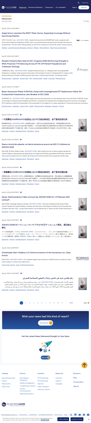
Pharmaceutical (60, 78)
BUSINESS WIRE (22, 40)
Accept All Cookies (77, 419)
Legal (17, 265)
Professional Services (27, 265)
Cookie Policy (45, 420)
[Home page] (9, 7)
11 (62, 303)
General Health (37, 78)
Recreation (30, 131)
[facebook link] (84, 415)
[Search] (78, 3)
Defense (4, 48)
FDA (30, 78)
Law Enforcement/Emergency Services (20, 48)
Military (36, 48)
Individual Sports (20, 131)
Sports (37, 131)
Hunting (12, 131)
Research (55, 106)
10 (58, 303)
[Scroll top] (84, 365)
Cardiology (15, 78)
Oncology (51, 78)
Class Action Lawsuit (8, 265)
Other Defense (44, 48)
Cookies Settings (63, 419)
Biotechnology (6, 78)
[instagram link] (88, 415)
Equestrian (5, 131)
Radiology (48, 106)
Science (61, 106)
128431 (71, 303)
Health (45, 78)
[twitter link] (71, 415)
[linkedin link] (75, 415)
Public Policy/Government (58, 48)
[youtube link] (80, 415)
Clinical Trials (24, 78)
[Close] (88, 419)
